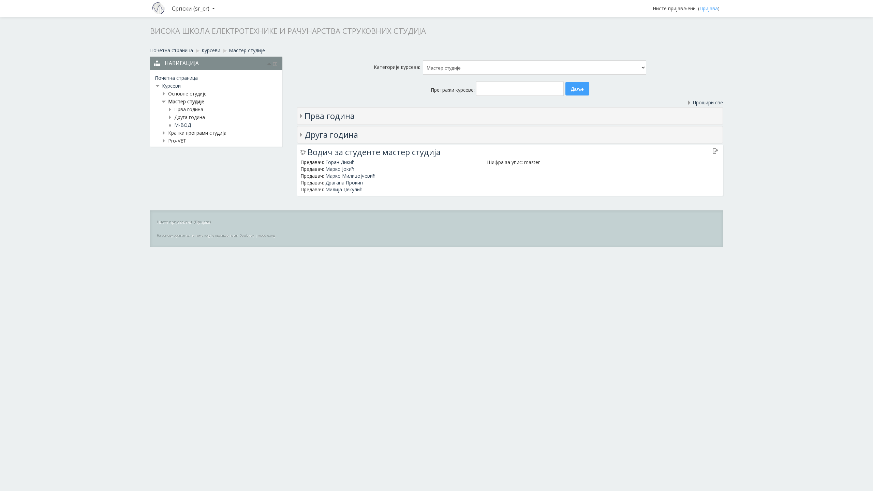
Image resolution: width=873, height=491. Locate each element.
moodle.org (266, 235)
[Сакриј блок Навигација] (269, 63)
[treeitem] (216, 78)
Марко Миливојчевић (350, 176)
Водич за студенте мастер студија (374, 152)
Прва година (330, 115)
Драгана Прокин (344, 182)
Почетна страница (176, 78)
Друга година (331, 134)
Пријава (708, 8)
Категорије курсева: (397, 67)
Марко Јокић (339, 169)
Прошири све (708, 102)
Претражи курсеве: (453, 90)
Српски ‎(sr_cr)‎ (190, 8)
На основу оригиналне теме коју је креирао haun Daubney (205, 235)
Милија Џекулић (343, 189)
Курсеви (171, 86)
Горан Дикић (340, 162)
